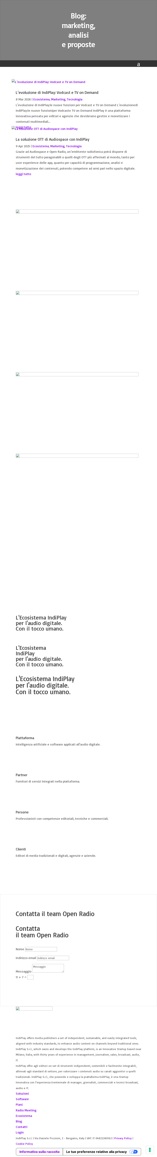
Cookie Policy (24, 1143)
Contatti (21, 1127)
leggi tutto (23, 174)
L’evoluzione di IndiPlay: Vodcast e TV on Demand (57, 92)
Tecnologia (74, 99)
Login (20, 1132)
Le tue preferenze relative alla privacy (96, 1152)
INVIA (25, 984)
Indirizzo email (26, 958)
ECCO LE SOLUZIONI (37, 550)
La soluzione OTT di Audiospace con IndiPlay (52, 139)
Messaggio (23, 971)
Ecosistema (41, 99)
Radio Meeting (26, 1110)
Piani (19, 1104)
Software (22, 1099)
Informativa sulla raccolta (39, 1152)
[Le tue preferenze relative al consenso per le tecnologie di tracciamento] (150, 1150)
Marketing (58, 99)
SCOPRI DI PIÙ (33, 706)
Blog (19, 1121)
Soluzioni (22, 1093)
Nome (20, 949)
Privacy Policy (123, 1138)
